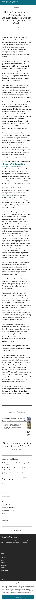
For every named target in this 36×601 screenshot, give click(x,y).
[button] (33, 583)
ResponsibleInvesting (4, 566)
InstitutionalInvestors (4, 571)
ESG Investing (10, 2)
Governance (5, 502)
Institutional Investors (8, 507)
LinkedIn (3, 580)
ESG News (16, 7)
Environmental (6, 496)
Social (3, 513)
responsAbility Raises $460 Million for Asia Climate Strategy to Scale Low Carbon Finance (13, 426)
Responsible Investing (8, 510)
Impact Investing (7, 504)
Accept (18, 597)
